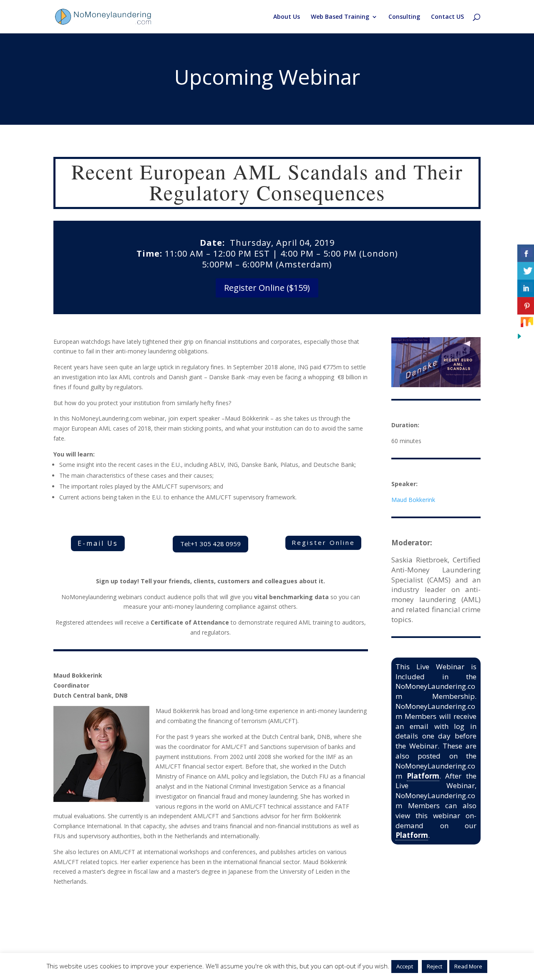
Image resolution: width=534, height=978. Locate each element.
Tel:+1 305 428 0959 (210, 543)
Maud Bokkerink (413, 500)
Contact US (447, 17)
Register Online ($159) (267, 287)
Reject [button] (434, 966)
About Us (286, 17)
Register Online (323, 542)
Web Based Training (340, 17)
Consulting (404, 17)
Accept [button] (404, 966)
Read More (468, 966)
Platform (423, 776)
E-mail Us (98, 543)
